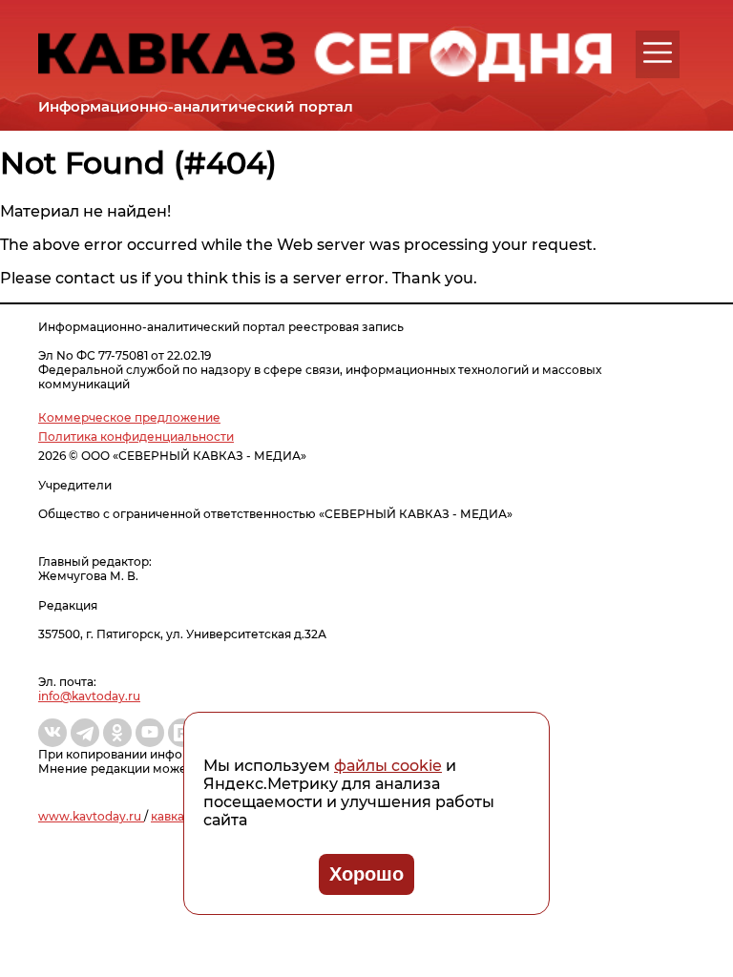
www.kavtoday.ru (91, 816)
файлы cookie (388, 766)
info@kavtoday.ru (89, 696)
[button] (657, 52)
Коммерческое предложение (129, 417)
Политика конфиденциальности (136, 436)
